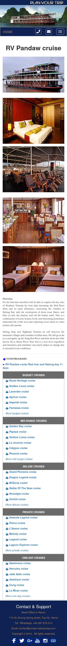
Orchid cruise (17, 499)
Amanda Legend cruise (23, 517)
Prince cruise (17, 523)
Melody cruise (17, 533)
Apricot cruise (17, 397)
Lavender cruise (19, 391)
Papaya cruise (17, 431)
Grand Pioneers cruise (22, 471)
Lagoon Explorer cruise (23, 545)
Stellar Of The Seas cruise (25, 488)
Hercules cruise (18, 568)
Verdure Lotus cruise (22, 437)
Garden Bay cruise (20, 426)
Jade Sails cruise (19, 574)
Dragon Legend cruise (22, 477)
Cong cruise (16, 585)
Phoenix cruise (18, 453)
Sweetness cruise (20, 563)
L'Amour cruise (18, 528)
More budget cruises (17, 413)
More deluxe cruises (17, 504)
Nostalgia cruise (19, 493)
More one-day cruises (18, 596)
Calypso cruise (18, 448)
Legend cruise (18, 539)
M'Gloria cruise (18, 482)
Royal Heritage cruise (22, 380)
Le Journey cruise (20, 442)
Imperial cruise (18, 402)
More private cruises (17, 550)
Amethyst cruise (19, 579)
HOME (8, 31)
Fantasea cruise (19, 408)
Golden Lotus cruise (21, 386)
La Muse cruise (18, 590)
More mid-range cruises (19, 459)
